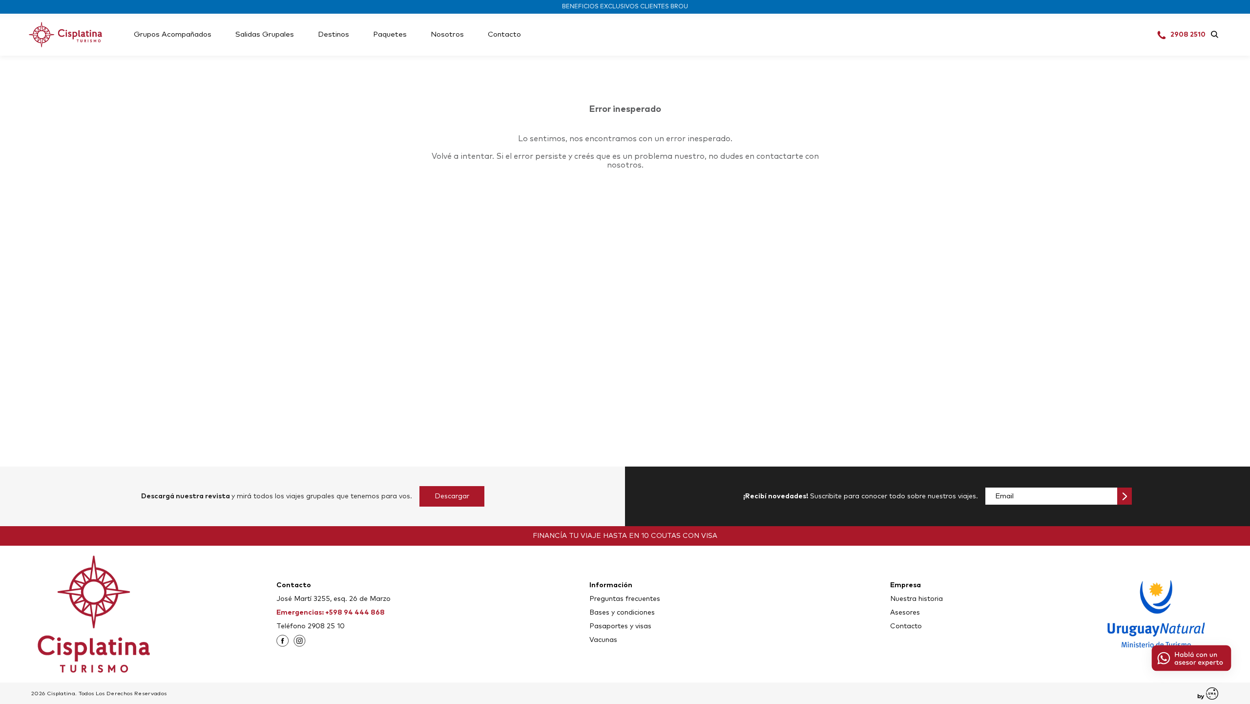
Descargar (452, 496)
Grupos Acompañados (172, 34)
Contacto (504, 34)
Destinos (333, 34)
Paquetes (390, 34)
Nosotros (447, 34)
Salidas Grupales (264, 34)
